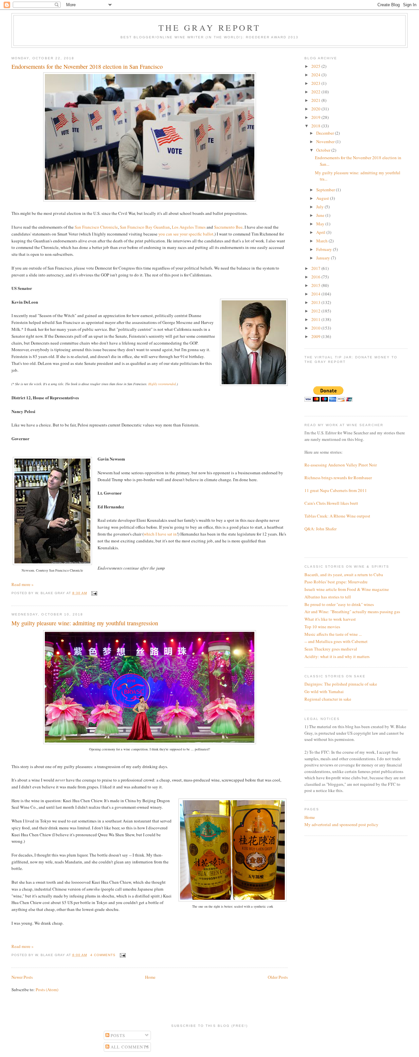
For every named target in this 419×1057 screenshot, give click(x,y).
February (324, 249)
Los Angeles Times (189, 227)
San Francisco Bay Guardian (145, 227)
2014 (316, 294)
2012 (316, 311)
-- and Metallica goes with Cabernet (336, 641)
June (320, 215)
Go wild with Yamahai (324, 691)
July (320, 207)
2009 (316, 336)
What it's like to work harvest (330, 619)
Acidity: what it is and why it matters (337, 656)
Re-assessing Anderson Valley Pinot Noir (340, 465)
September (326, 190)
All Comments (129, 1047)
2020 (316, 109)
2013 (316, 302)
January (323, 258)
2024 (316, 75)
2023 (316, 83)
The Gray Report (209, 27)
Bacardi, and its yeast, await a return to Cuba (343, 574)
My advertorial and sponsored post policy (341, 824)
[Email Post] (93, 593)
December (325, 133)
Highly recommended (162, 384)
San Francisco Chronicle (96, 227)
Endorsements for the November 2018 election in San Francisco (87, 66)
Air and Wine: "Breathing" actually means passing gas (352, 611)
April (321, 232)
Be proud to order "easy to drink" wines (339, 604)
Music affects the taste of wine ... (333, 634)
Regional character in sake (327, 699)
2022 (316, 92)
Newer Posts (22, 977)
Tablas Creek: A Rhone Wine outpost (337, 516)
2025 (316, 66)
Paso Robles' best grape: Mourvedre (336, 582)
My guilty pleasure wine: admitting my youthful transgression (84, 623)
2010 (316, 328)
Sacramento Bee (228, 227)
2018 (316, 126)
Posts (117, 1035)
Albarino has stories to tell (327, 597)
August (323, 198)
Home (150, 977)
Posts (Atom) (47, 989)
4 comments (103, 955)
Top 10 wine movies (322, 627)
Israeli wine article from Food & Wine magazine (346, 589)
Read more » (22, 584)
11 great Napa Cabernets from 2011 (335, 490)
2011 (316, 319)
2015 (316, 285)
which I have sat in (160, 534)
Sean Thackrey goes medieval (330, 649)
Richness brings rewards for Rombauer (338, 478)
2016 (316, 277)
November (326, 141)
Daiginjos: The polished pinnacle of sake (340, 684)
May (320, 224)
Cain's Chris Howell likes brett (331, 503)
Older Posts (278, 977)
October (323, 150)
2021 (316, 100)
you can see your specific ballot (185, 234)
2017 (316, 268)
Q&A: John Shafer (320, 529)
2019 (316, 117)
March (322, 241)
